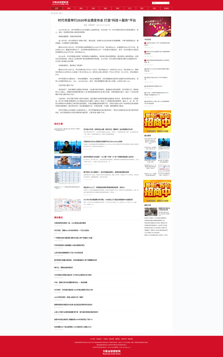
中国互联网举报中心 (122, 345)
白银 (93, 8)
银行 (142, 8)
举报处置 (130, 339)
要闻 (68, 8)
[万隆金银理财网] (60, 2)
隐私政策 (111, 339)
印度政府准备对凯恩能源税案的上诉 (154, 220)
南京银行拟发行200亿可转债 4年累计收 (155, 227)
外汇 (129, 8)
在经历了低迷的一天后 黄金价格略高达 (155, 218)
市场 (154, 8)
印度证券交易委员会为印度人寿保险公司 (155, 223)
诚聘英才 (117, 339)
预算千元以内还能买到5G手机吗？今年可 (156, 235)
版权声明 (123, 339)
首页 (56, 8)
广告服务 (105, 339)
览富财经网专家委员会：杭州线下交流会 (155, 225)
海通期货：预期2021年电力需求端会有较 (156, 230)
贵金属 (166, 8)
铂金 (105, 8)
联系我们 (99, 339)
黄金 (81, 8)
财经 (117, 8)
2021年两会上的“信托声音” (152, 232)
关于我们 (92, 339)
